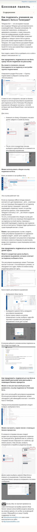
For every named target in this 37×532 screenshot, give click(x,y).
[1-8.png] (18, 278)
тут (19, 55)
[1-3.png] (18, 416)
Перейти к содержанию (29, 1)
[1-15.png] (20, 133)
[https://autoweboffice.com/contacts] (4, 504)
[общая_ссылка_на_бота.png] (18, 183)
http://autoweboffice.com (11, 521)
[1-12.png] (18, 491)
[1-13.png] (18, 87)
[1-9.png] (18, 361)
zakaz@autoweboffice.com (12, 517)
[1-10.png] (20, 331)
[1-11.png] (20, 302)
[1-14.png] (20, 159)
